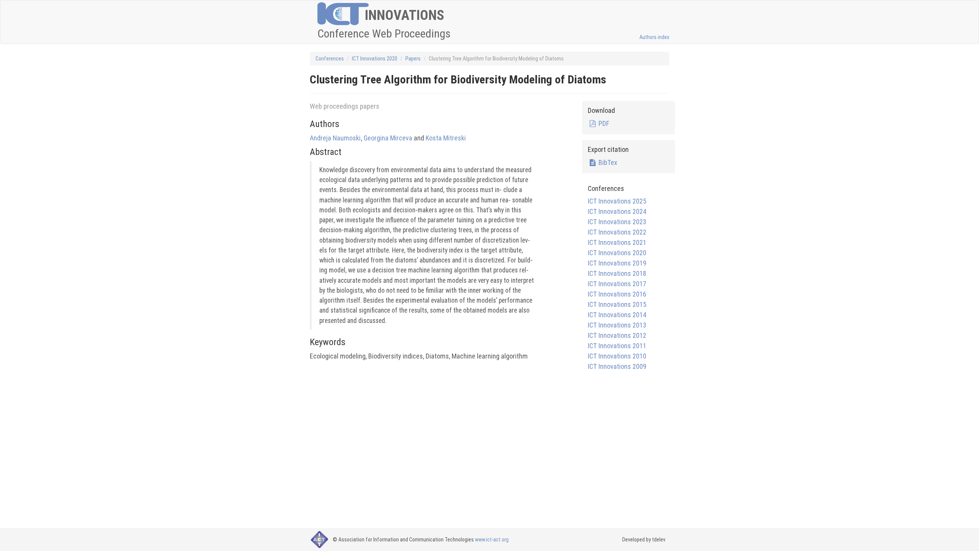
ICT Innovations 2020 (374, 58)
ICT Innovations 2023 (617, 222)
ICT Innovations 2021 (617, 242)
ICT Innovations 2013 (617, 325)
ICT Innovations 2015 (617, 304)
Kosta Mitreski (446, 138)
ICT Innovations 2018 (617, 273)
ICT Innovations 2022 (617, 232)
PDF (603, 123)
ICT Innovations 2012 (617, 335)
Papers (413, 58)
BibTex (607, 162)
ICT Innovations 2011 (617, 346)
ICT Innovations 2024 (617, 211)
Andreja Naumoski (335, 138)
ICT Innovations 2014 (617, 315)
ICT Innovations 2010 (617, 356)
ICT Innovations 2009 (617, 366)
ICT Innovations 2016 (617, 294)
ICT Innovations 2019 (617, 263)
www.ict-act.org (492, 539)
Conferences (329, 58)
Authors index (654, 37)
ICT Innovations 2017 (617, 284)
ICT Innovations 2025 (617, 201)
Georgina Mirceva (388, 138)
